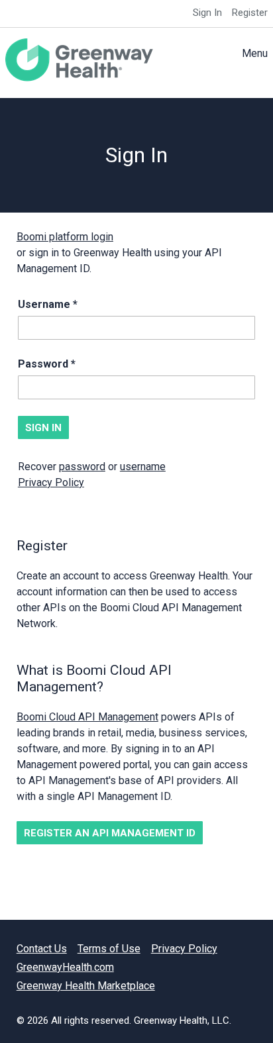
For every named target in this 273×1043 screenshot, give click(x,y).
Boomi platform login (65, 236)
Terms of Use (109, 948)
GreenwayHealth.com (65, 967)
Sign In (207, 13)
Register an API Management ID (109, 833)
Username (44, 304)
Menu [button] (255, 53)
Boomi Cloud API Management (87, 717)
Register (250, 13)
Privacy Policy (51, 482)
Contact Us (42, 948)
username (143, 466)
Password (43, 364)
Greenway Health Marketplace (86, 985)
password (82, 466)
